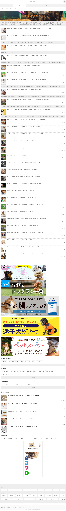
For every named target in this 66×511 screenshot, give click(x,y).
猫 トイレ (52, 499)
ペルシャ (23, 384)
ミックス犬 (16, 438)
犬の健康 (26, 490)
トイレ (3, 438)
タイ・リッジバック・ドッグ (52, 371)
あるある (57, 438)
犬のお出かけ (56, 490)
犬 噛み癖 (41, 499)
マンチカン (17, 384)
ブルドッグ (28, 361)
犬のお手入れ (41, 490)
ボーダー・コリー (41, 371)
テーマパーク (28, 438)
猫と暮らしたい (19, 495)
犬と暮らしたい (19, 490)
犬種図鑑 (33, 377)
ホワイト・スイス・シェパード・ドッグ (28, 371)
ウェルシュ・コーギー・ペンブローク (16, 361)
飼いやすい (10, 438)
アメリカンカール (37, 384)
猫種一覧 (33, 387)
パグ (34, 361)
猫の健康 (26, 495)
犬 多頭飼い (6, 499)
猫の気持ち (34, 495)
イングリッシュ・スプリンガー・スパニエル (10, 371)
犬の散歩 (48, 490)
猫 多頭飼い (18, 499)
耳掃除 (47, 438)
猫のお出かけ (48, 495)
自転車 (35, 438)
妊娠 (22, 438)
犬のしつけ (4, 490)
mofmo (33, 1)
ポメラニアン (40, 361)
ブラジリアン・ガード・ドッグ (7, 374)
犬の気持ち (34, 490)
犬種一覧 (33, 364)
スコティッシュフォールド (7, 384)
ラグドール (29, 384)
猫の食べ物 (11, 495)
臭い (51, 438)
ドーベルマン (4, 361)
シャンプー (41, 438)
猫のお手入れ (41, 495)
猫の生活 (55, 495)
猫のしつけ (4, 495)
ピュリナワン (29, 499)
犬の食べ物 (11, 490)
